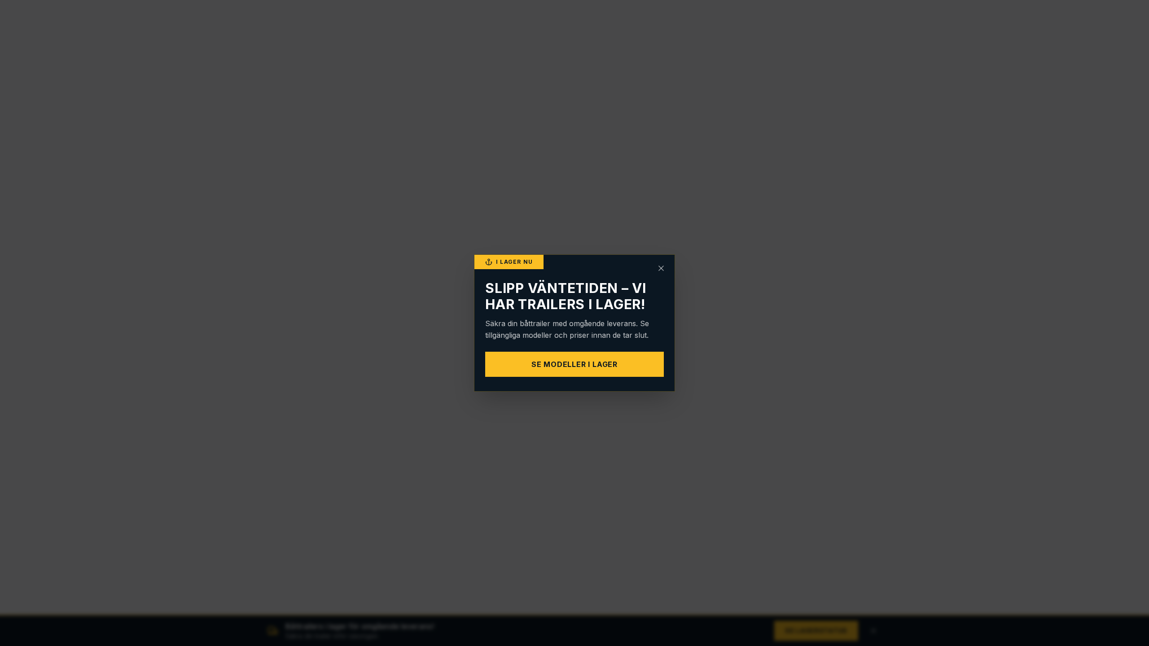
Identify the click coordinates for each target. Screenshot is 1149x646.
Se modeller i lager (574, 364)
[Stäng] (661, 268)
